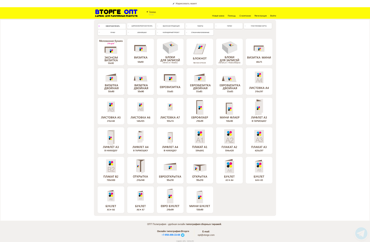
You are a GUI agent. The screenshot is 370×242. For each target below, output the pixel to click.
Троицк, (152, 12)
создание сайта (181, 241)
